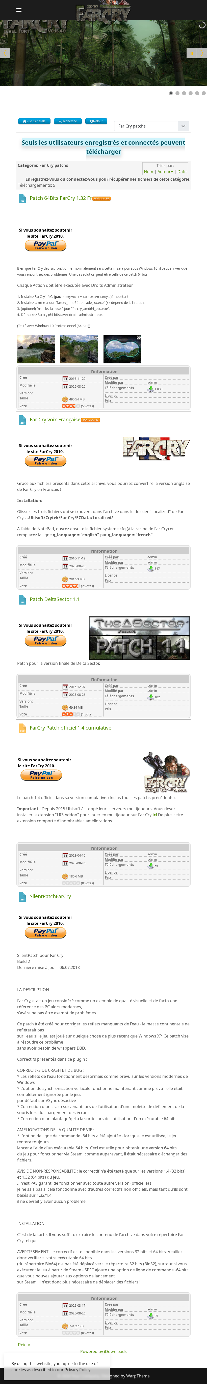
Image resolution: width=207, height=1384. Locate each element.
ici (154, 814)
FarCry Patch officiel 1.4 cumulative (70, 727)
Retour (24, 1345)
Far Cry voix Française (55, 419)
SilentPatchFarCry (50, 896)
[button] (18, 10)
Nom (148, 171)
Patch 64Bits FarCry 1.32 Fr (61, 198)
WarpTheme (138, 1376)
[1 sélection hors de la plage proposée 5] (64, 406)
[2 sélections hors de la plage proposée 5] (65, 406)
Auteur (164, 171)
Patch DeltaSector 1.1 (55, 599)
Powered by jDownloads (103, 1351)
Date (182, 171)
